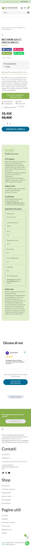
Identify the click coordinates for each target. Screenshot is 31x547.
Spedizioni (5, 519)
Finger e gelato (6, 493)
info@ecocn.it (6, 458)
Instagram (19, 49)
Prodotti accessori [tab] (11, 154)
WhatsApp (20, 53)
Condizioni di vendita (8, 522)
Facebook (8, 49)
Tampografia (11, 279)
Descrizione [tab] (9, 150)
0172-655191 (24, 1)
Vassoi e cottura (7, 496)
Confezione (8, 104)
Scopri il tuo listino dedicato (13, 1)
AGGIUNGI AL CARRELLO (15, 129)
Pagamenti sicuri (7, 529)
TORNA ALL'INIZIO (15, 397)
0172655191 (6, 454)
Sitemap (4, 533)
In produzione (11, 281)
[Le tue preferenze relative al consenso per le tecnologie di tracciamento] (2, 544)
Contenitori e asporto (8, 489)
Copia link (7, 53)
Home (3, 27)
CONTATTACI (15, 421)
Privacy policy (6, 526)
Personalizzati (6, 503)
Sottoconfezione (10, 107)
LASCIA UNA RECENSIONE (15, 382)
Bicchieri (5, 45)
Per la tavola (9, 27)
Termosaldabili (6, 500)
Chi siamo (5, 515)
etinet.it (12, 544)
